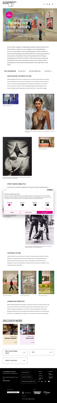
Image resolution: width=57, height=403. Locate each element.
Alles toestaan (45, 212)
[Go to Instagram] (45, 381)
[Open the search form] (44, 4)
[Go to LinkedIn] (42, 381)
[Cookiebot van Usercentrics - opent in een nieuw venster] (48, 190)
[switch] (22, 205)
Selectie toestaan (28, 212)
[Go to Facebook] (39, 381)
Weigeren (12, 212)
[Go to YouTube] (48, 381)
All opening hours (6, 380)
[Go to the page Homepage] (9, 4)
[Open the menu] (52, 4)
